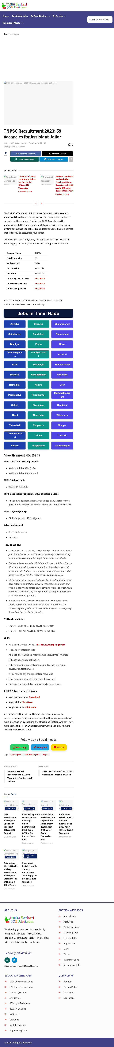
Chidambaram (62, 324)
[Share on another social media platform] (71, 159)
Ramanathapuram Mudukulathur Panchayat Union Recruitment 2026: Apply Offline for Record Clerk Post (64, 183)
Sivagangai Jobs (29, 856)
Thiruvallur (38, 415)
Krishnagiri (38, 364)
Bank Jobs (10, 808)
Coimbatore (14, 334)
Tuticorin (62, 435)
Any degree (15, 34)
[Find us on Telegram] (14, 960)
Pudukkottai (38, 394)
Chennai (38, 324)
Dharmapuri (62, 334)
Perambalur (14, 394)
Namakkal (14, 384)
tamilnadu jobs (32, 755)
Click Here (27, 702)
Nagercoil (62, 374)
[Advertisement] (38, 58)
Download (34, 697)
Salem (14, 405)
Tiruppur (62, 425)
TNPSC (43, 143)
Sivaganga (38, 405)
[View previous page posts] (36, 203)
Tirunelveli (14, 425)
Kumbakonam (62, 364)
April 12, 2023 (9, 143)
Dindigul (14, 344)
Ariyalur (14, 324)
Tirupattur (38, 425)
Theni (15, 415)
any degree (15, 755)
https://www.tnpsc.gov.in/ (51, 644)
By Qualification (39, 16)
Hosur (62, 344)
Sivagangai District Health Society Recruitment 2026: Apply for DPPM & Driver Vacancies (29, 872)
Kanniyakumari (38, 354)
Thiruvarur (62, 415)
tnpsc (45, 755)
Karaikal (62, 354)
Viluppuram (38, 445)
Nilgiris (38, 384)
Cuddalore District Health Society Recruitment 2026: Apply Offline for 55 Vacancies (66, 823)
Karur (15, 364)
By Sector (58, 16)
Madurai (14, 374)
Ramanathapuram (62, 395)
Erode (38, 344)
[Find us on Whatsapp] (7, 960)
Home (6, 16)
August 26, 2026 (10, 889)
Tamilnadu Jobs (20, 16)
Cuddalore (38, 334)
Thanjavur (62, 405)
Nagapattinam (38, 374)
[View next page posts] (41, 203)
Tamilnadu (34, 143)
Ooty (62, 384)
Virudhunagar (62, 445)
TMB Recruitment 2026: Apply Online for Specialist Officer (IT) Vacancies (27, 182)
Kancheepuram (15, 354)
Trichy (38, 435)
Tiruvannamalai (14, 435)
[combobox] (100, 19)
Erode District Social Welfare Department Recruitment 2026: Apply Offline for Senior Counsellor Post (48, 827)
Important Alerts (11, 22)
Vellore (15, 445)
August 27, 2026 (26, 191)
